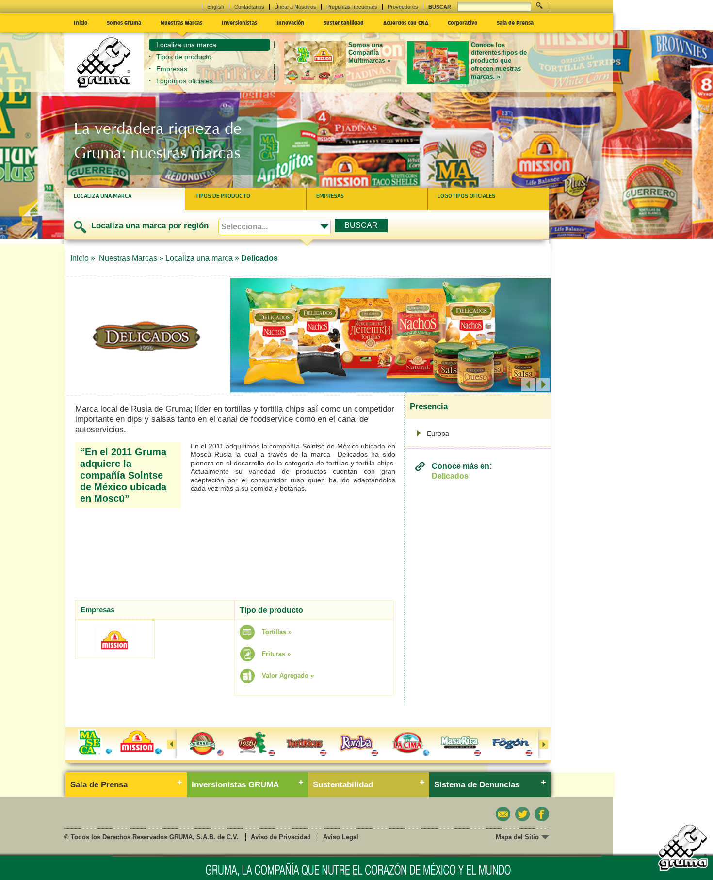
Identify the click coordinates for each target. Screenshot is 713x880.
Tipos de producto (183, 57)
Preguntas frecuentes (351, 7)
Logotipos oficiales (184, 81)
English (215, 7)
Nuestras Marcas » (131, 258)
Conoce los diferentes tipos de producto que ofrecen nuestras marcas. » (499, 60)
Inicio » (83, 258)
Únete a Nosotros (295, 7)
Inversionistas (239, 22)
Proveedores (403, 7)
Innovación (290, 22)
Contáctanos (249, 7)
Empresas (171, 69)
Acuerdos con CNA (405, 22)
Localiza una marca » (202, 258)
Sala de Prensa (515, 22)
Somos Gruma (124, 22)
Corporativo (462, 22)
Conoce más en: (462, 471)
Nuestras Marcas (181, 22)
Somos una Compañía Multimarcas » (369, 52)
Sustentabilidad (344, 22)
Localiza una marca (186, 44)
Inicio (80, 22)
